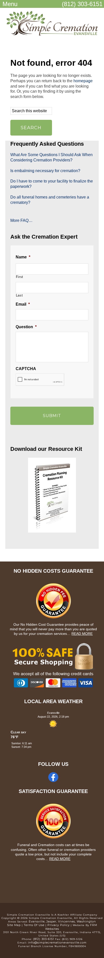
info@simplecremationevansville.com (57, 942)
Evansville (37, 921)
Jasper (51, 921)
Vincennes (66, 921)
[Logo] (52, 35)
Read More (82, 634)
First (19, 277)
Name (23, 257)
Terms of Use (34, 925)
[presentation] (40, 379)
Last (19, 295)
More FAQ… (21, 220)
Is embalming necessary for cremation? (45, 171)
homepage (83, 81)
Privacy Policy (58, 925)
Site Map (14, 925)
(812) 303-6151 (82, 4)
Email (23, 304)
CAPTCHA (26, 369)
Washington (86, 921)
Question (26, 327)
